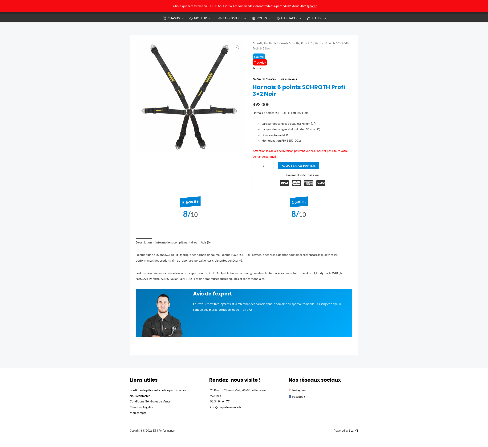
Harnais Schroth (289, 43)
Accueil (257, 43)
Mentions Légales (141, 407)
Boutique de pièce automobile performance (158, 390)
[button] (181, 18)
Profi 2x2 (307, 43)
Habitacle (270, 43)
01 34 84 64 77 (220, 401)
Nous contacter (140, 396)
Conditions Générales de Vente (150, 401)
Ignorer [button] (312, 6)
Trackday (260, 62)
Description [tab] (144, 242)
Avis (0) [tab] (206, 242)
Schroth (258, 68)
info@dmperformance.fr (225, 407)
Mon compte (138, 412)
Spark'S (353, 430)
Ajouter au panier (298, 165)
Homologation (271, 140)
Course (259, 56)
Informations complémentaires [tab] (176, 242)
